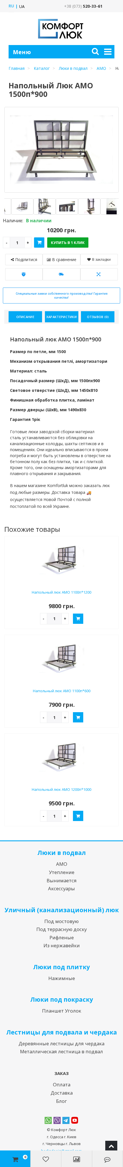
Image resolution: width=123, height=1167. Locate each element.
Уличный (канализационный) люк (62, 910)
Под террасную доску (61, 929)
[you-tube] (74, 1120)
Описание (25, 317)
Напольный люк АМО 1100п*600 (61, 691)
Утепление (61, 872)
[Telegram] (66, 1120)
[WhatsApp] (48, 1120)
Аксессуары (61, 888)
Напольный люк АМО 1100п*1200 (61, 592)
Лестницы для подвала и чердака (61, 1032)
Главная (17, 68)
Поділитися (26, 259)
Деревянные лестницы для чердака (61, 1043)
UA (22, 6)
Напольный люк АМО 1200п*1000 (61, 789)
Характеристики (61, 317)
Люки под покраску (61, 999)
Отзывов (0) (98, 317)
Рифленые (61, 937)
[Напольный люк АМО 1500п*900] (18, 206)
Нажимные (61, 978)
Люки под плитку (61, 967)
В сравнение (64, 259)
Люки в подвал (73, 68)
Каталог (42, 68)
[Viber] (57, 1120)
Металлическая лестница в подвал (61, 1051)
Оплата (61, 1084)
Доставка (62, 1092)
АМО (101, 68)
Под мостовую (61, 921)
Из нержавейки (61, 945)
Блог (61, 1101)
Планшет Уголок (61, 1010)
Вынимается (62, 880)
